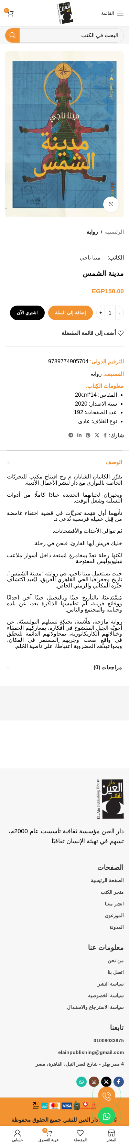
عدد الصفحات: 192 (95, 412)
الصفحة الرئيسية (107, 880)
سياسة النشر (111, 984)
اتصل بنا (116, 972)
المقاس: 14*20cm (96, 395)
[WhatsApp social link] (81, 1082)
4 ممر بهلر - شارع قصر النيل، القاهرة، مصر (80, 1064)
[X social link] (97, 435)
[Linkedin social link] (79, 435)
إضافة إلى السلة (70, 312)
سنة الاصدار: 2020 (96, 404)
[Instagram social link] (94, 1082)
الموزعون (114, 915)
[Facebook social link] (105, 435)
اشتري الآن (27, 312)
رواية (92, 232)
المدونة (116, 927)
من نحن (116, 960)
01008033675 (109, 1040)
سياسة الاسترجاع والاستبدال (95, 1007)
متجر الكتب (112, 892)
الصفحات (110, 867)
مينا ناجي (90, 258)
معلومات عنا (106, 947)
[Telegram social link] (70, 435)
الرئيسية (114, 232)
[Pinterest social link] (88, 435)
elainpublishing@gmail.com (91, 1052)
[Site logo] (64, 12)
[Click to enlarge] (111, 204)
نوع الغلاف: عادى (97, 421)
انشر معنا (114, 903)
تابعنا (117, 1027)
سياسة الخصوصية (106, 995)
